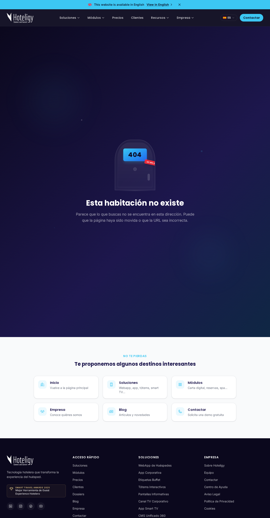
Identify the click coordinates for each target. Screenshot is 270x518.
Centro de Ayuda (216, 487)
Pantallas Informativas (153, 494)
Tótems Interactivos (152, 487)
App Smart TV (148, 508)
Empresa (183, 18)
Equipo (209, 472)
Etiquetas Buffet (149, 480)
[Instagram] (20, 506)
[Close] (179, 4)
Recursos (158, 18)
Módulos (94, 18)
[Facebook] (31, 506)
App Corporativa (149, 472)
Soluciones (67, 18)
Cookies (209, 508)
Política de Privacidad (219, 501)
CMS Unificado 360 (152, 515)
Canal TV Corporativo (153, 501)
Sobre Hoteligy (214, 465)
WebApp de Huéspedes (154, 465)
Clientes (137, 18)
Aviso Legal (212, 494)
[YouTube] (41, 506)
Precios (117, 18)
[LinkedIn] (10, 506)
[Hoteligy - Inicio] (20, 18)
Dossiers (78, 494)
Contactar (251, 18)
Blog (76, 501)
